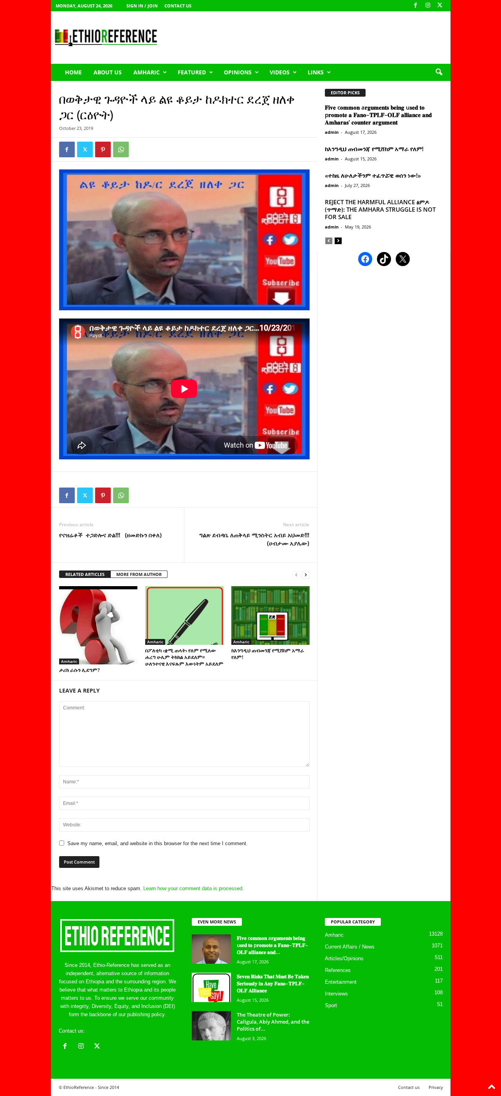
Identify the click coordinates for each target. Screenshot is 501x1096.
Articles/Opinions (344, 958)
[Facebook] (415, 5)
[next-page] (306, 574)
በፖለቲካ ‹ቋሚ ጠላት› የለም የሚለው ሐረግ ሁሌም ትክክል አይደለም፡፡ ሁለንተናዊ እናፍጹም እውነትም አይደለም (184, 657)
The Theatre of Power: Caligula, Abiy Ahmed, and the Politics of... (273, 1021)
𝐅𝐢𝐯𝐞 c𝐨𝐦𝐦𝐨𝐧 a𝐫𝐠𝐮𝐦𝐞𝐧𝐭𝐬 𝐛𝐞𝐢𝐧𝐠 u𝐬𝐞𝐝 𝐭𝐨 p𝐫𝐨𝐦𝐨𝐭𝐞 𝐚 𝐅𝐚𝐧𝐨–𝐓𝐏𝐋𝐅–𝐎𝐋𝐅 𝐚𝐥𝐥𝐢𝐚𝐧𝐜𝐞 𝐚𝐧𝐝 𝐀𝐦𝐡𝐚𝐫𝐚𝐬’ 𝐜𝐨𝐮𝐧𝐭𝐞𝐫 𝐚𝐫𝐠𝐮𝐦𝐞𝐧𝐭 (378, 114)
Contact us (177, 6)
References (338, 970)
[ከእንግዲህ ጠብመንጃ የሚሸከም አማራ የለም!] (270, 615)
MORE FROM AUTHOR (139, 574)
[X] (440, 5)
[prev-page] (296, 574)
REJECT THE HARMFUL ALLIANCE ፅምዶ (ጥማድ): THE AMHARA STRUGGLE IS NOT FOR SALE (380, 209)
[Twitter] (85, 149)
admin (332, 132)
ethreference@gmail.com (115, 1031)
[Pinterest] (103, 149)
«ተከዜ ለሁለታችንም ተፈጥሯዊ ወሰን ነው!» (373, 175)
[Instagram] (428, 5)
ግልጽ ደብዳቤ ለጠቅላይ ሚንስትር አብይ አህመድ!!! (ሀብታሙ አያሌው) (254, 539)
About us (108, 72)
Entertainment (341, 982)
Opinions (238, 72)
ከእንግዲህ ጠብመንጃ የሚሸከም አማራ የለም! (267, 653)
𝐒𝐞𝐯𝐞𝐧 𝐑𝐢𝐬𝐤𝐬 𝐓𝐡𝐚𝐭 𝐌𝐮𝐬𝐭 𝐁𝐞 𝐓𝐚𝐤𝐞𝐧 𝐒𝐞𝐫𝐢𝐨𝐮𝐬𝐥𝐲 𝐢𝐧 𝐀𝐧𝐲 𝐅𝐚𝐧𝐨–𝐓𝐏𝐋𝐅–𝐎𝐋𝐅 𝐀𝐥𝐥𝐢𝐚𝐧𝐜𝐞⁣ (273, 983)
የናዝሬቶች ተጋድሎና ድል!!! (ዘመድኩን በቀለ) (110, 535)
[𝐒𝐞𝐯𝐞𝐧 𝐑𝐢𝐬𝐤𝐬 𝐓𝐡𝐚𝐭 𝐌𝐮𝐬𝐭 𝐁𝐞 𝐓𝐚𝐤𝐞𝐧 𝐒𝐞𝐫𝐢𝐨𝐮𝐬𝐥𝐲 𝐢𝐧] (211, 987)
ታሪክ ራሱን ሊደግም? (79, 669)
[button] (438, 72)
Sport (331, 1005)
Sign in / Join (142, 6)
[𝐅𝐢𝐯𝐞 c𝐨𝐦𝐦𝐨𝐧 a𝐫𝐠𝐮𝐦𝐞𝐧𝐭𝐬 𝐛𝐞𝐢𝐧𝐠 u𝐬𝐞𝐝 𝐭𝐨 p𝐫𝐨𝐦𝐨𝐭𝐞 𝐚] (211, 949)
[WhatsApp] (121, 149)
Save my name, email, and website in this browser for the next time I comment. (157, 843)
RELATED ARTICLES (85, 574)
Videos (280, 72)
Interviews (336, 994)
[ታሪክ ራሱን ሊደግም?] (98, 625)
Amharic (146, 72)
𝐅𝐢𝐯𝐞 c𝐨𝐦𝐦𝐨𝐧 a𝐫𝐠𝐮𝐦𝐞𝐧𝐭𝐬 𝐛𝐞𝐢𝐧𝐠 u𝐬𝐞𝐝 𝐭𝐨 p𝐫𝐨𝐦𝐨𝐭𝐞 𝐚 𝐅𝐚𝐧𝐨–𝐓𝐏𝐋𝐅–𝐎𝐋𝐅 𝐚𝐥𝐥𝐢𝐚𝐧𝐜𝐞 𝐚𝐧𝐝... (272, 945)
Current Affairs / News (350, 947)
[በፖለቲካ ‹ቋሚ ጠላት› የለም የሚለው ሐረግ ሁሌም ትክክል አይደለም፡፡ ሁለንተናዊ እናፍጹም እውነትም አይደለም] (184, 615)
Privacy (436, 1087)
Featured (192, 72)
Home (73, 72)
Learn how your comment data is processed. (193, 888)
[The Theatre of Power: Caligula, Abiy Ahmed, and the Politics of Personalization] (211, 1025)
